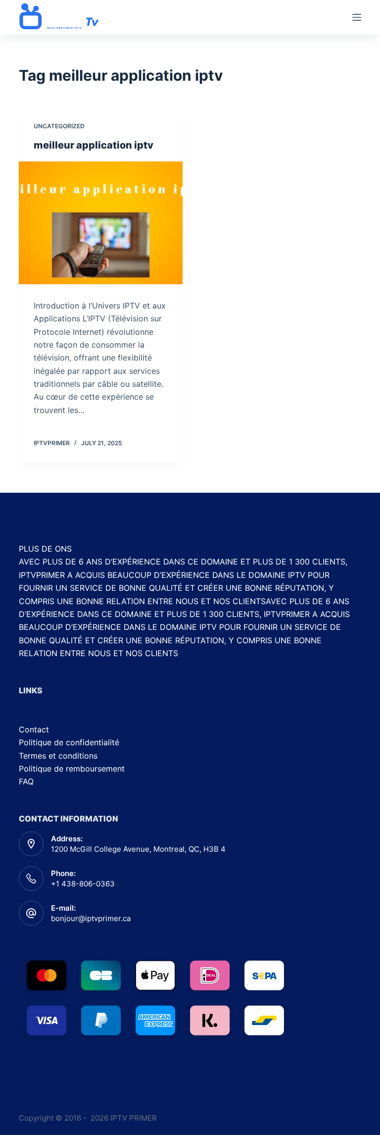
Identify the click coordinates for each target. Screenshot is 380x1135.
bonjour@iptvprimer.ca (91, 918)
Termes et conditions (58, 756)
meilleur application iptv (93, 145)
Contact (34, 729)
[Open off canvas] (356, 17)
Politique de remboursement (72, 769)
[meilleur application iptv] (101, 222)
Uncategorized (59, 126)
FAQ (26, 781)
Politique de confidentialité (69, 742)
